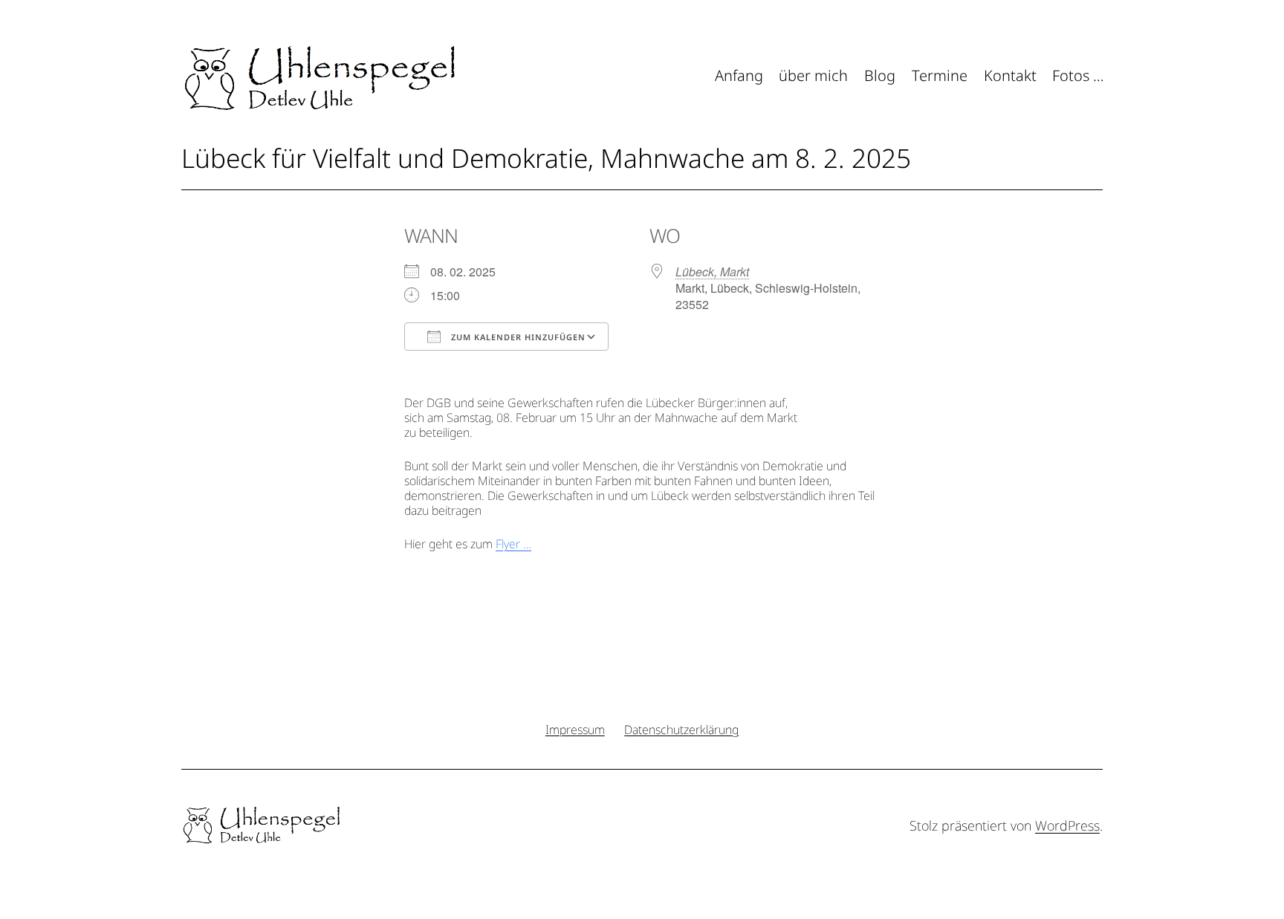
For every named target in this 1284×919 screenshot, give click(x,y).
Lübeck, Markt (712, 271)
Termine (939, 75)
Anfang (739, 75)
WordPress (1067, 825)
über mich (813, 75)
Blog (879, 75)
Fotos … (1078, 75)
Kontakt (1010, 75)
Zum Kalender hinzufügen (517, 336)
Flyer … (513, 544)
